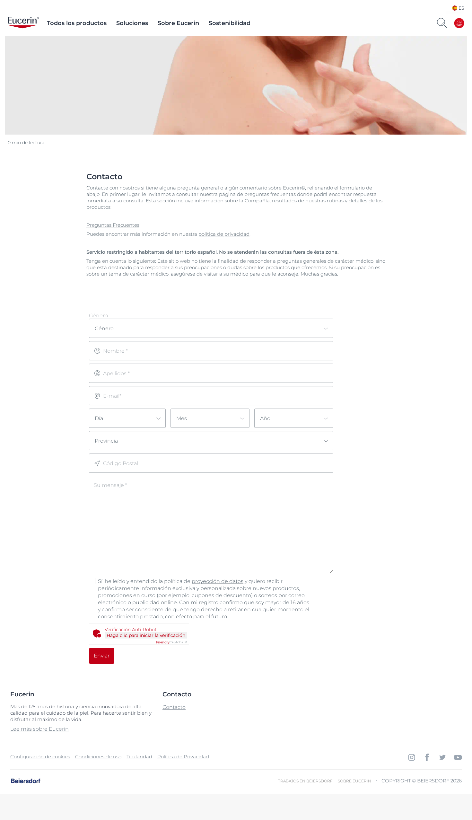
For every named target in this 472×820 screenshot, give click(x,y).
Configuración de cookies (40, 757)
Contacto (174, 707)
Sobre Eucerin (178, 23)
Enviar (101, 656)
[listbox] (211, 328)
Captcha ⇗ (171, 642)
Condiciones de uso (98, 757)
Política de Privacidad (183, 757)
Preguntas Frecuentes (112, 225)
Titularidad (139, 757)
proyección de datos (217, 581)
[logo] (23, 23)
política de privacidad (223, 234)
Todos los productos (77, 23)
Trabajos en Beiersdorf (305, 781)
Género (98, 316)
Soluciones (132, 23)
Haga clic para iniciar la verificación (146, 635)
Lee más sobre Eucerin (39, 729)
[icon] (411, 757)
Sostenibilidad (229, 23)
